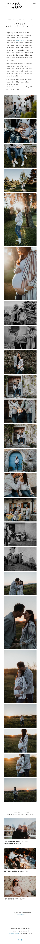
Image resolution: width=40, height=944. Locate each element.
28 (20, 936)
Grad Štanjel (20, 40)
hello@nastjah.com (14, 933)
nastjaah (21, 914)
